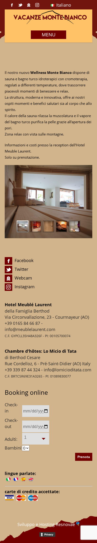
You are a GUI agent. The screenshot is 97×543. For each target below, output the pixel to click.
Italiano (63, 5)
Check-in (11, 408)
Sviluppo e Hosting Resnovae (46, 524)
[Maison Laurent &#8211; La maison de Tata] (48, 23)
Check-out (11, 423)
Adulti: (11, 439)
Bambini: (13, 448)
